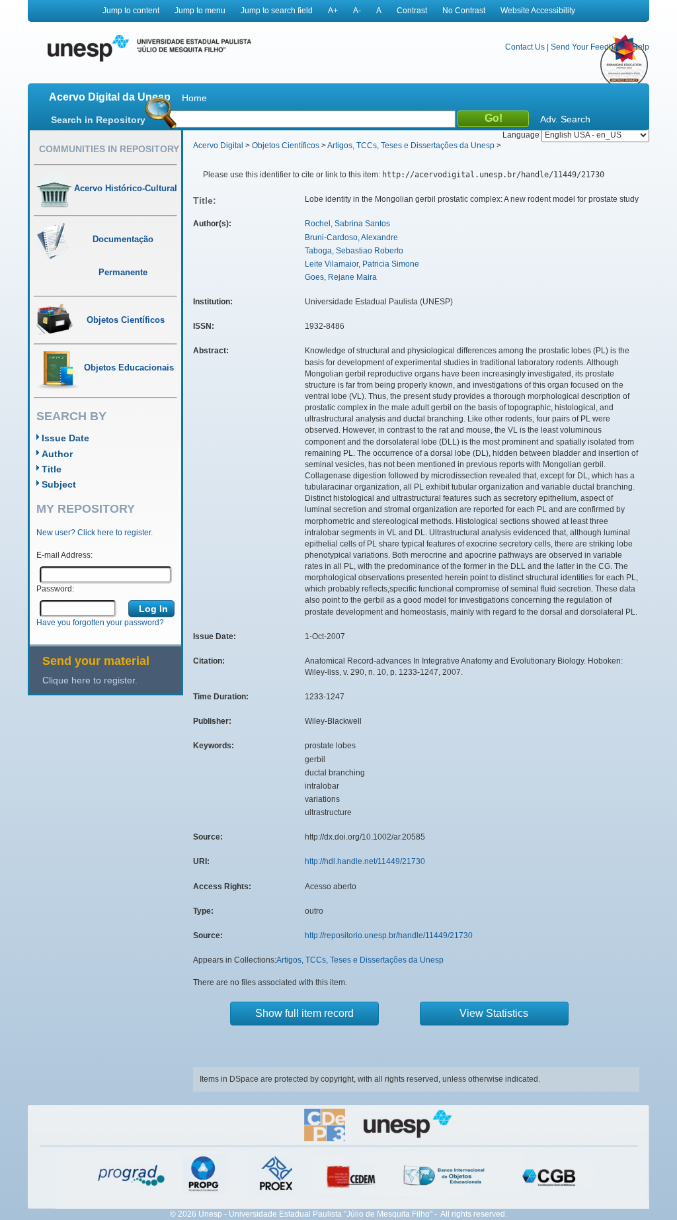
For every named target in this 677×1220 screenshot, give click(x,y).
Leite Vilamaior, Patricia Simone (362, 264)
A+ (333, 10)
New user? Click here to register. (94, 532)
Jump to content (130, 10)
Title (51, 469)
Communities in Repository (109, 149)
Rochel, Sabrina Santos (347, 223)
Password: (55, 588)
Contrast (412, 10)
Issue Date (65, 438)
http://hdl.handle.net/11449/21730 (365, 861)
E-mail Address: (64, 555)
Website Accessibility (537, 10)
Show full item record (304, 1013)
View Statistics (493, 1013)
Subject (59, 484)
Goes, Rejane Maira (341, 277)
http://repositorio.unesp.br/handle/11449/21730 (389, 935)
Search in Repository (98, 119)
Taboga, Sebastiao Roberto (354, 250)
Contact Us (525, 47)
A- (357, 10)
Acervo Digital (218, 145)
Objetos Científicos (285, 145)
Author (57, 454)
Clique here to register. (90, 680)
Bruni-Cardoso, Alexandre (351, 237)
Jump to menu (200, 10)
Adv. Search (565, 119)
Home (194, 98)
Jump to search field (277, 10)
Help (640, 47)
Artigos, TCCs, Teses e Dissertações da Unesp (411, 145)
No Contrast (463, 10)
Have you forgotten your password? (100, 622)
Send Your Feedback (588, 47)
